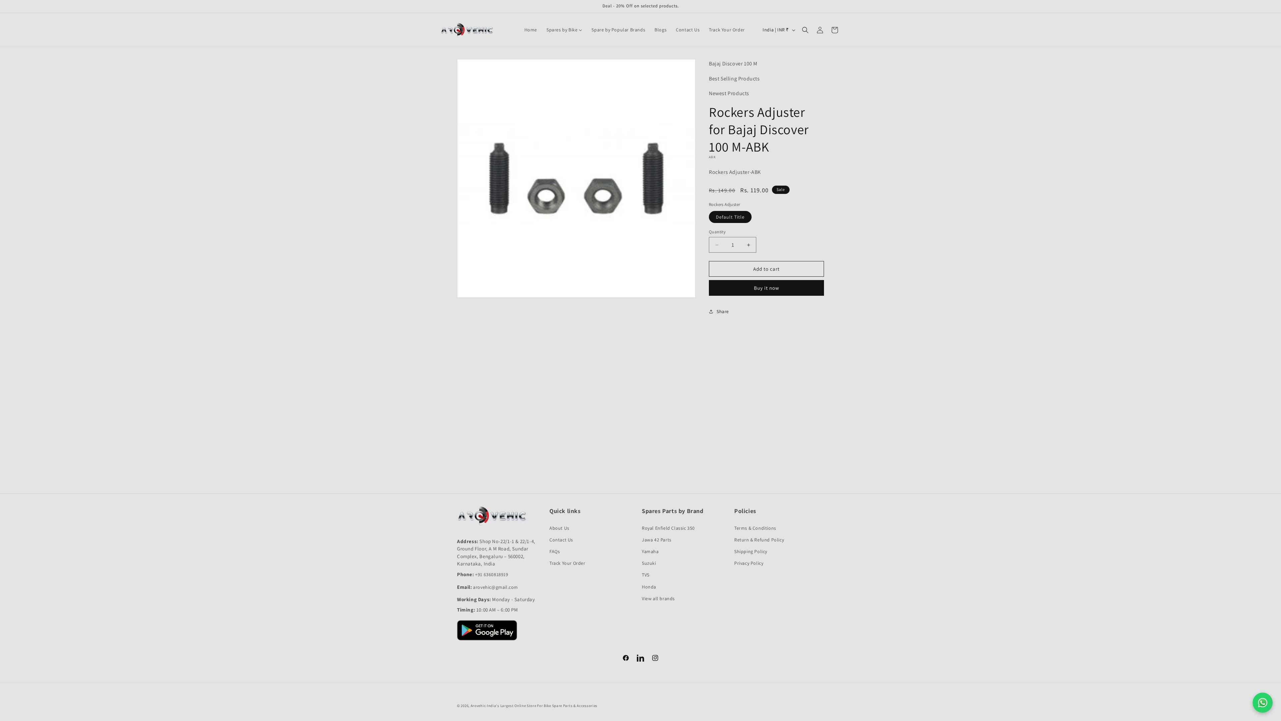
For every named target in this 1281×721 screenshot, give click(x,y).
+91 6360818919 (491, 574)
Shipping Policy (750, 551)
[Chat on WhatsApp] (1263, 703)
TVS (646, 575)
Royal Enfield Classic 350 (668, 528)
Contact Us (561, 540)
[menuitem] (531, 30)
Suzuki (649, 563)
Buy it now (766, 288)
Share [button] (723, 311)
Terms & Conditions (755, 528)
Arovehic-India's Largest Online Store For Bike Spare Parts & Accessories (534, 705)
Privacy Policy (748, 563)
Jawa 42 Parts (657, 540)
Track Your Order (567, 563)
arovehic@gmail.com (495, 587)
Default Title (730, 217)
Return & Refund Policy (759, 540)
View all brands (658, 598)
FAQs (554, 551)
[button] (805, 30)
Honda (649, 587)
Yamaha (650, 551)
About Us (559, 528)
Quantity (717, 232)
